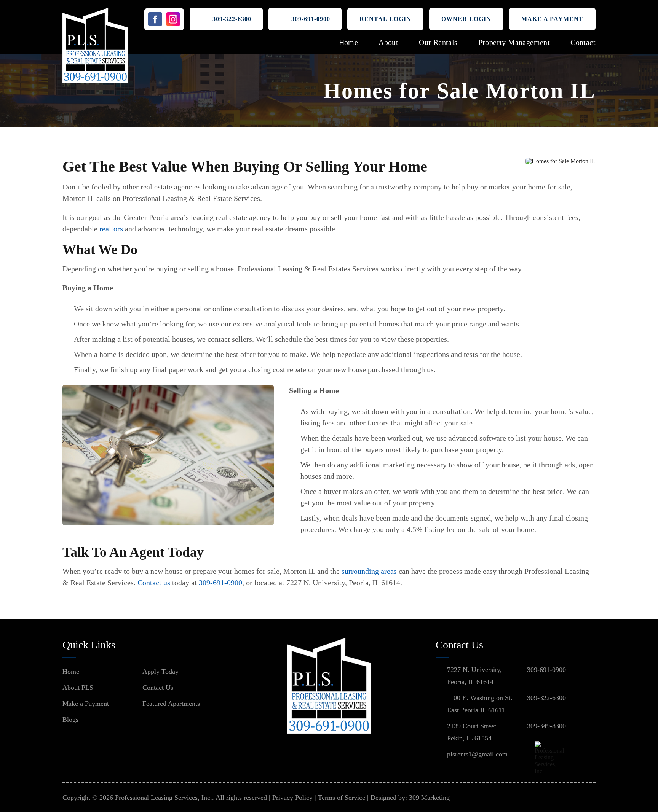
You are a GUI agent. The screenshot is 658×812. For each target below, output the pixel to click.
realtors (111, 228)
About (388, 42)
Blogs (70, 719)
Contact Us (157, 687)
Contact (583, 42)
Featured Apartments (171, 703)
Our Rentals (438, 42)
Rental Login (385, 19)
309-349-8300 (546, 726)
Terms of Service (341, 797)
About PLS (77, 687)
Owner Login (466, 19)
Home (348, 42)
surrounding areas (369, 571)
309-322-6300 (231, 19)
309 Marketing (429, 797)
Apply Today (160, 671)
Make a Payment (552, 19)
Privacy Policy (292, 797)
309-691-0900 (310, 19)
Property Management (514, 42)
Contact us (153, 582)
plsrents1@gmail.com (477, 754)
